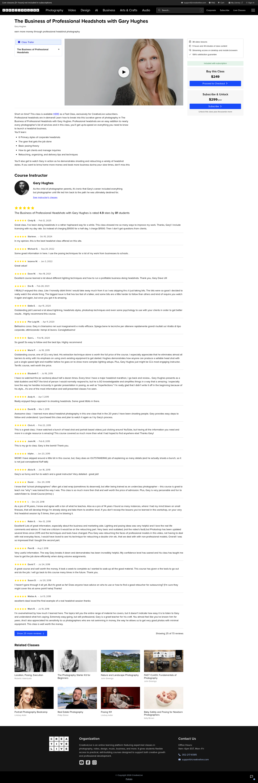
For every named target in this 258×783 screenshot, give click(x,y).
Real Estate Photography (70, 712)
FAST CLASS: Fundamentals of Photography (160, 676)
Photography (54, 10)
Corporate (211, 10)
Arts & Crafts (128, 10)
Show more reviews (29, 633)
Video (72, 10)
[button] (251, 776)
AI (96, 10)
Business (109, 10)
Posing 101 (106, 712)
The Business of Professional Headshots (32, 51)
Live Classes (239, 10)
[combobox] (180, 10)
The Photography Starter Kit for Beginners (74, 676)
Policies (129, 779)
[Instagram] (94, 762)
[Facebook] (88, 762)
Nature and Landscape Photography (120, 675)
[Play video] (124, 72)
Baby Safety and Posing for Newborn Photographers (163, 713)
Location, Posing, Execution (29, 675)
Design (85, 10)
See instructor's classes (45, 197)
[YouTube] (81, 762)
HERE (56, 114)
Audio (146, 10)
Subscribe (224, 10)
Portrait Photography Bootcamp (31, 712)
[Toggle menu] (253, 10)
